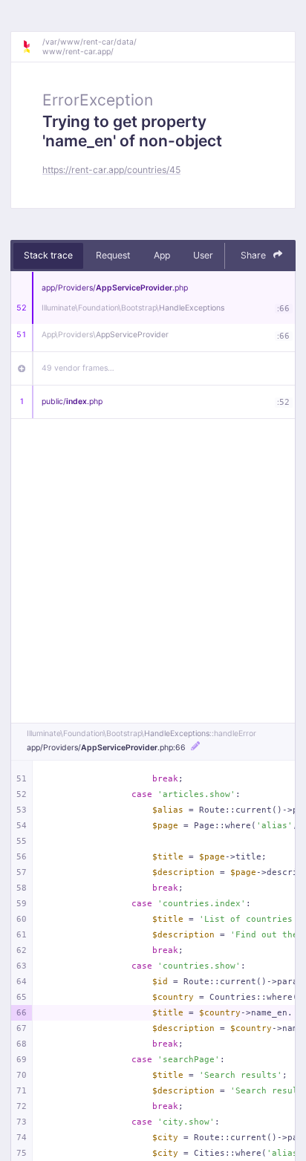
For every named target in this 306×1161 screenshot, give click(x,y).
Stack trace (48, 255)
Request (113, 255)
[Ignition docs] (32, 46)
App (162, 255)
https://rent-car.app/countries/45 (111, 169)
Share (254, 255)
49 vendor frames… (78, 368)
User (203, 255)
